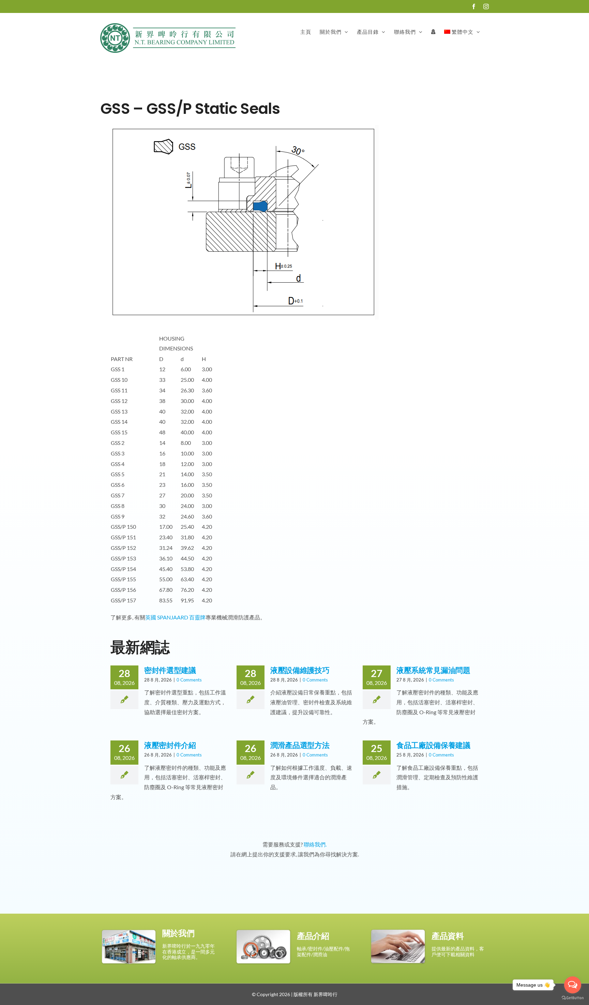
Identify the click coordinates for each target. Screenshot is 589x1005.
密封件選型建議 (170, 670)
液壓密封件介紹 (170, 745)
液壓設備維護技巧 (299, 670)
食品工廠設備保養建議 (433, 745)
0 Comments (189, 679)
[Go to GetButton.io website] (573, 998)
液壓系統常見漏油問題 (433, 670)
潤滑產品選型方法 (299, 745)
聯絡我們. (315, 844)
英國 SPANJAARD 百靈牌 (175, 617)
